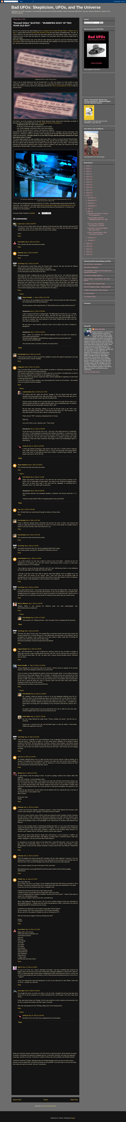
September (91, 206)
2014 (88, 243)
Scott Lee (25, 446)
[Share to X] (46, 213)
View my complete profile (92, 372)
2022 (88, 176)
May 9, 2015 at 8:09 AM (37, 490)
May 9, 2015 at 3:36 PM (31, 587)
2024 (88, 171)
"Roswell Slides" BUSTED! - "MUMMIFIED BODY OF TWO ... (97, 219)
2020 (88, 182)
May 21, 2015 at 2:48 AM (30, 967)
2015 (88, 195)
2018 (88, 187)
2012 (88, 249)
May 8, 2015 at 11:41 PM (33, 354)
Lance (19, 223)
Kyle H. (20, 967)
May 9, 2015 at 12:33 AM (32, 367)
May (89, 211)
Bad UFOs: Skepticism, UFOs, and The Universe (56, 7)
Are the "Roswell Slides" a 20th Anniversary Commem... (97, 233)
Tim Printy (21, 263)
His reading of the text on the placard (49, 123)
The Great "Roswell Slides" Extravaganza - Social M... (96, 224)
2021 (88, 179)
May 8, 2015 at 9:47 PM (31, 263)
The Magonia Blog (89, 296)
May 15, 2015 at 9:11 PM (33, 929)
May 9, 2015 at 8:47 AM (33, 520)
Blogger (73, 1118)
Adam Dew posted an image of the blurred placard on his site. (58, 205)
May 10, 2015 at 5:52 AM (32, 737)
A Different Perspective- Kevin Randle (95, 290)
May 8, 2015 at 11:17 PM (42, 297)
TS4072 (20, 879)
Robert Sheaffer (27, 297)
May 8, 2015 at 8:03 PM (29, 223)
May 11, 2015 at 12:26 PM (36, 446)
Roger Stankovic (23, 464)
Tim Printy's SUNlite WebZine (93, 275)
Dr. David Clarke (89, 293)
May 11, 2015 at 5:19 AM (38, 332)
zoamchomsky (27, 392)
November (91, 200)
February (91, 237)
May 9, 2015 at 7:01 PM (38, 617)
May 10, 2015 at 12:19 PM (28, 756)
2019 (88, 184)
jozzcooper (21, 990)
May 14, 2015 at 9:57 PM (30, 879)
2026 (88, 166)
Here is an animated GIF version (61, 86)
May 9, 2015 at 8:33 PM (34, 649)
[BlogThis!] (44, 213)
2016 (88, 192)
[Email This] (43, 213)
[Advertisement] (45, 1081)
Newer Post (17, 1100)
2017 (88, 190)
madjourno (21, 367)
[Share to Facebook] (48, 213)
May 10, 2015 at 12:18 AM (37, 665)
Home (46, 1100)
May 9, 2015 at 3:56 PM (35, 603)
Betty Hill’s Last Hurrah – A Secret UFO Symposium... (97, 214)
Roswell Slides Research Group (40, 32)
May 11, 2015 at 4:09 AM (38, 429)
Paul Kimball (22, 354)
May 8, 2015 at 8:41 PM (32, 242)
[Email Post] (39, 213)
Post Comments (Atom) (49, 1106)
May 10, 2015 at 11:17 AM (39, 392)
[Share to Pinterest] (50, 213)
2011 (88, 251)
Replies (22, 294)
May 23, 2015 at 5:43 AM (32, 990)
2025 (88, 168)
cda (19, 756)
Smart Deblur (16, 41)
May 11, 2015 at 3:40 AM (31, 807)
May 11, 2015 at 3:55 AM (31, 855)
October (90, 203)
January (90, 240)
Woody (20, 773)
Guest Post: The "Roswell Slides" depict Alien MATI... (97, 229)
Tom (19, 509)
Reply (19, 236)
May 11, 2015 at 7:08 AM (38, 716)
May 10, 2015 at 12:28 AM (38, 693)
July (89, 208)
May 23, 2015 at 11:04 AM (36, 1015)
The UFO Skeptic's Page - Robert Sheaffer (97, 287)
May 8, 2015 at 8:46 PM (31, 252)
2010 (88, 254)
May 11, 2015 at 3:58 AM (38, 311)
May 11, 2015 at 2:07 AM (30, 773)
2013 (88, 246)
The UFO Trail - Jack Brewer (93, 264)
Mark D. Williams (23, 603)
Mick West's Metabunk (91, 267)
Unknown (20, 252)
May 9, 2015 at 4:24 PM (31, 631)
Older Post (74, 1100)
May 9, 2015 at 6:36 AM (35, 464)
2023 (88, 174)
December (91, 197)
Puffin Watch (26, 716)
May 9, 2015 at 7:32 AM (37, 477)
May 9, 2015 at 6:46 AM (28, 509)
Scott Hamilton (22, 558)
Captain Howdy (22, 649)
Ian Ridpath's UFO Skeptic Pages (94, 283)
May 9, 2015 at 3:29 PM (34, 558)
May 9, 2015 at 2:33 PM (31, 545)
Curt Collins (21, 242)
